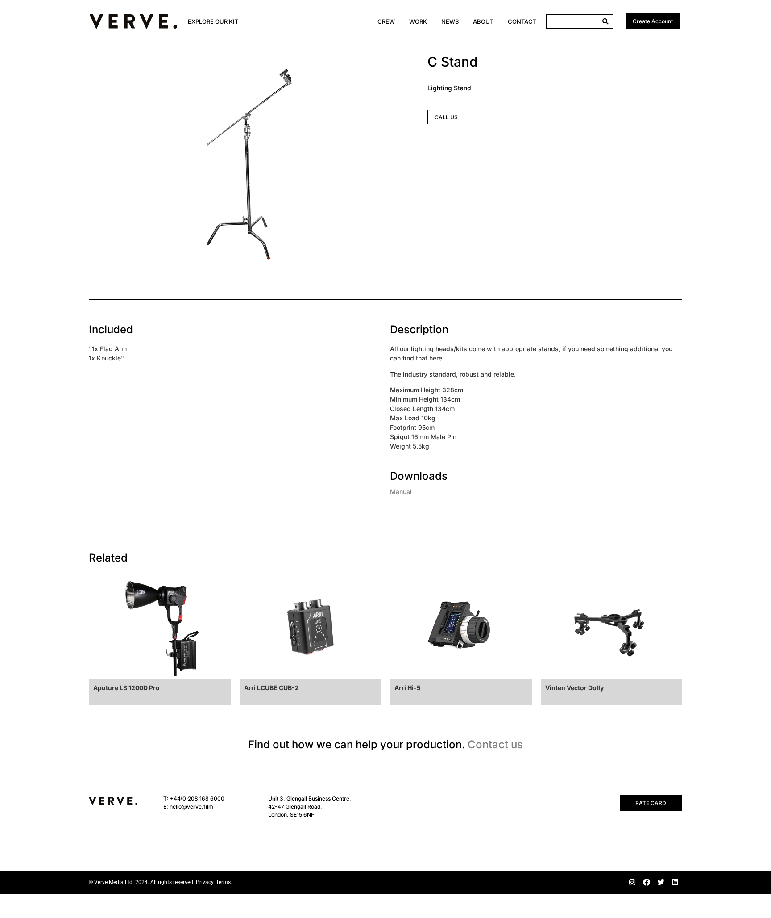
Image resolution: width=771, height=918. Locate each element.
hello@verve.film (191, 806)
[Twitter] (661, 882)
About (483, 21)
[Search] (605, 21)
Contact (522, 21)
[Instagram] (632, 882)
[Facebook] (646, 882)
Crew (386, 21)
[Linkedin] (675, 882)
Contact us (495, 744)
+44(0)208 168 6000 (197, 798)
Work (418, 21)
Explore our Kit (213, 21)
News (450, 21)
